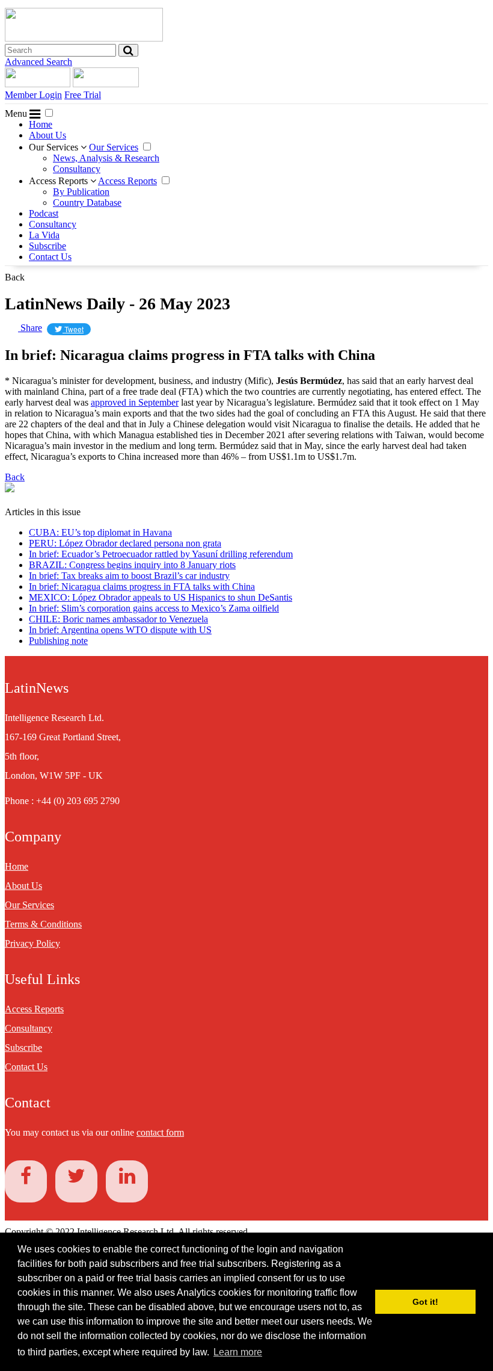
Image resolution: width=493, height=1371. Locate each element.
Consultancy (76, 169)
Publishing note (58, 641)
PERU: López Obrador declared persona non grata (125, 543)
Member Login (33, 95)
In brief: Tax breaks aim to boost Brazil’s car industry (129, 576)
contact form (160, 1132)
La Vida (44, 235)
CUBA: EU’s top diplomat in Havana (100, 532)
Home (40, 124)
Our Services (55, 147)
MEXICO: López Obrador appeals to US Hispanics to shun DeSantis (160, 597)
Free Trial (82, 95)
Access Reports (59, 181)
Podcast (43, 213)
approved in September (135, 402)
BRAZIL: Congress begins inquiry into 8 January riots (132, 565)
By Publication (81, 192)
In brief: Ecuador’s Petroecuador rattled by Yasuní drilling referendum (161, 554)
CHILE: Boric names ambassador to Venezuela (118, 619)
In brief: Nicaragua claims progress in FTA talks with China (142, 586)
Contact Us (50, 257)
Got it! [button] (425, 1302)
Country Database (87, 202)
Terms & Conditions (43, 924)
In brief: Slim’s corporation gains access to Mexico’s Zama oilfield (154, 608)
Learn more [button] (237, 1352)
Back (15, 277)
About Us (47, 135)
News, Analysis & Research (106, 158)
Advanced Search (38, 62)
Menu (17, 113)
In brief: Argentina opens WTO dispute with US (120, 630)
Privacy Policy (32, 943)
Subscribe (47, 246)
